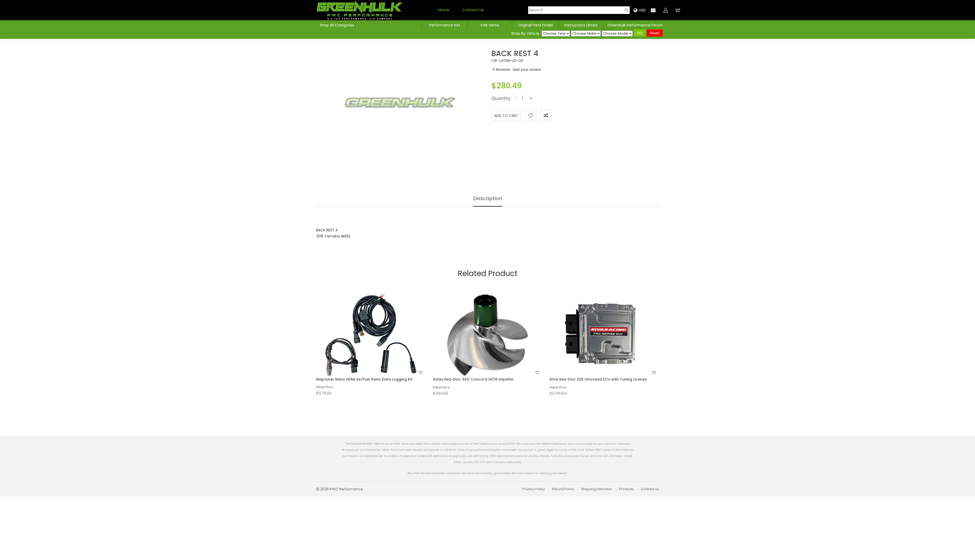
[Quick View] (364, 345)
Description (487, 198)
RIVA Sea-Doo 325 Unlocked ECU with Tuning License (598, 379)
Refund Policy (563, 489)
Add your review (527, 69)
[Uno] (359, 10)
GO (640, 33)
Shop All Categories (337, 25)
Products (626, 489)
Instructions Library (581, 25)
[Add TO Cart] (377, 345)
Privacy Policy (534, 489)
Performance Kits (444, 25)
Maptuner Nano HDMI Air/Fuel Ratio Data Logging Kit (364, 379)
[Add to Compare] (545, 115)
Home (443, 9)
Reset (655, 33)
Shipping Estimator (596, 489)
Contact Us (473, 9)
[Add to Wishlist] (530, 115)
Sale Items (489, 25)
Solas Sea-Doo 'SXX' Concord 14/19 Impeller (473, 379)
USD (642, 10)
